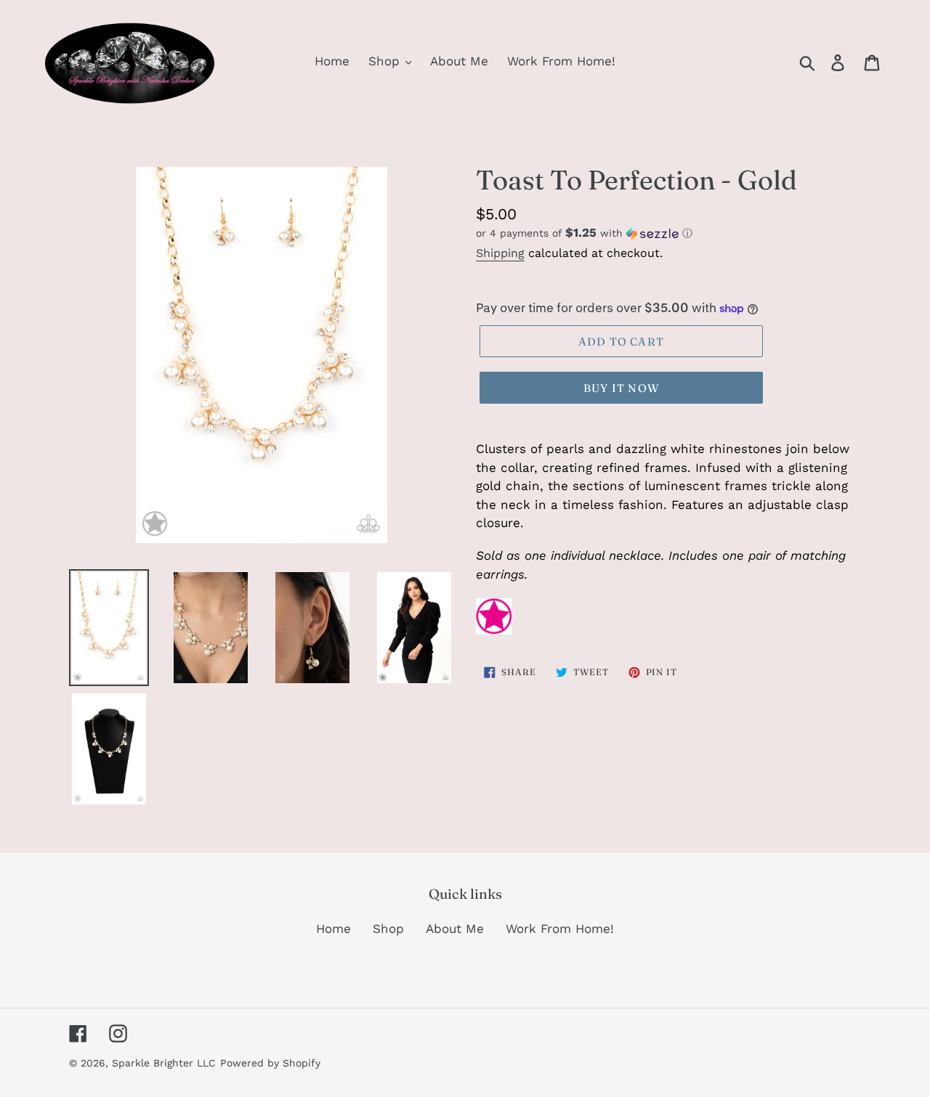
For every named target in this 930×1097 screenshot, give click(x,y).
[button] (668, 233)
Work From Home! (560, 928)
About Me (455, 928)
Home (333, 928)
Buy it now (621, 388)
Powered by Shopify (270, 1063)
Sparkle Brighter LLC (164, 1063)
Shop (388, 928)
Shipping (500, 253)
